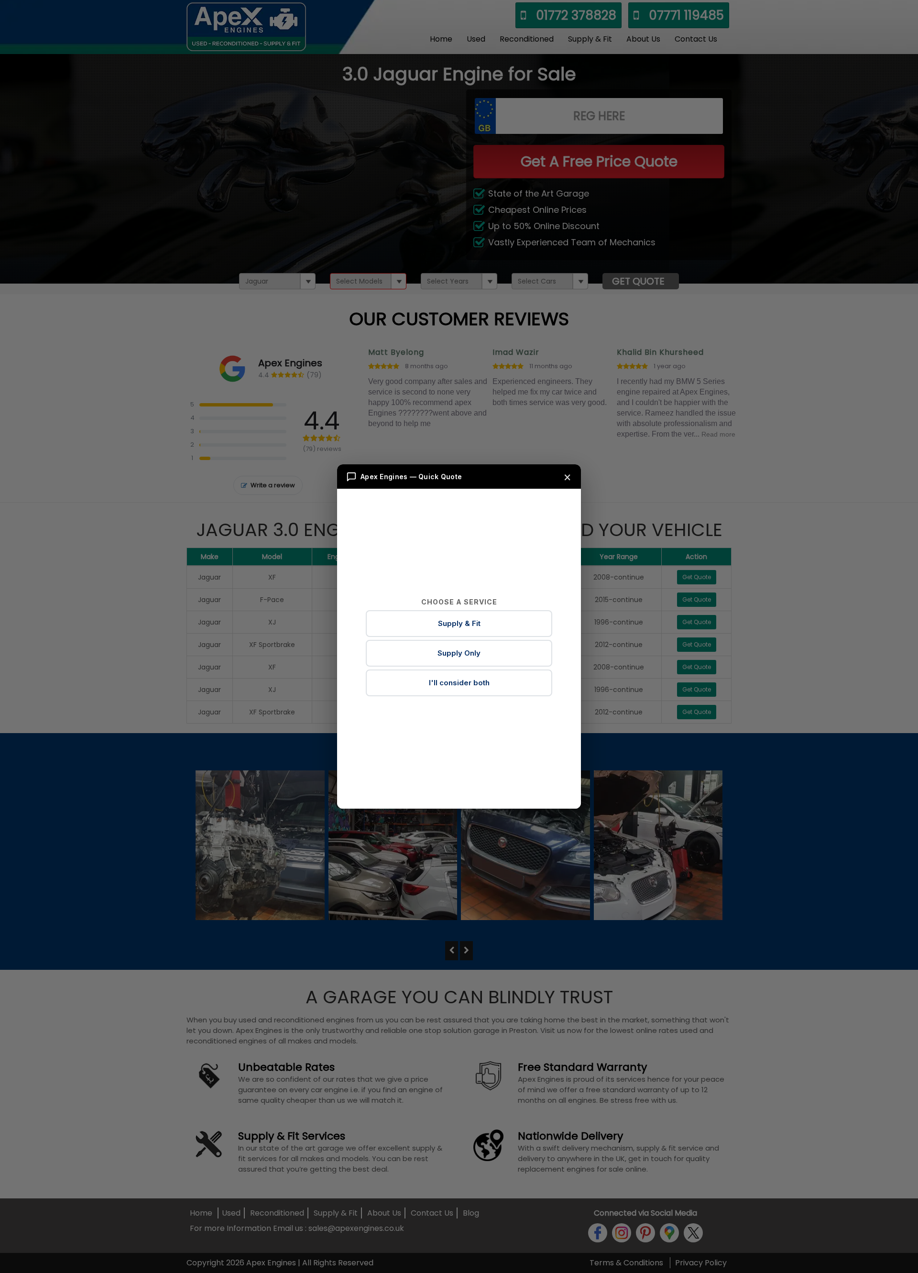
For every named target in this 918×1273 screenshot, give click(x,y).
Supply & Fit (459, 623)
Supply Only (459, 653)
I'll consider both (459, 682)
